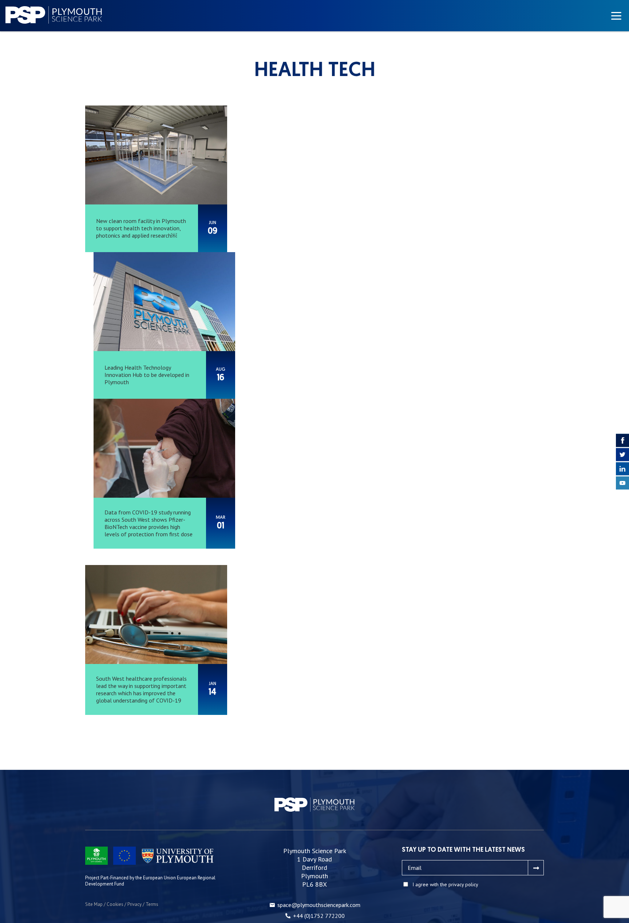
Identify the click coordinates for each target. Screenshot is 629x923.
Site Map (94, 904)
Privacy (134, 904)
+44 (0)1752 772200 (319, 915)
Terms (152, 904)
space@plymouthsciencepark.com (318, 904)
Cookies (115, 904)
